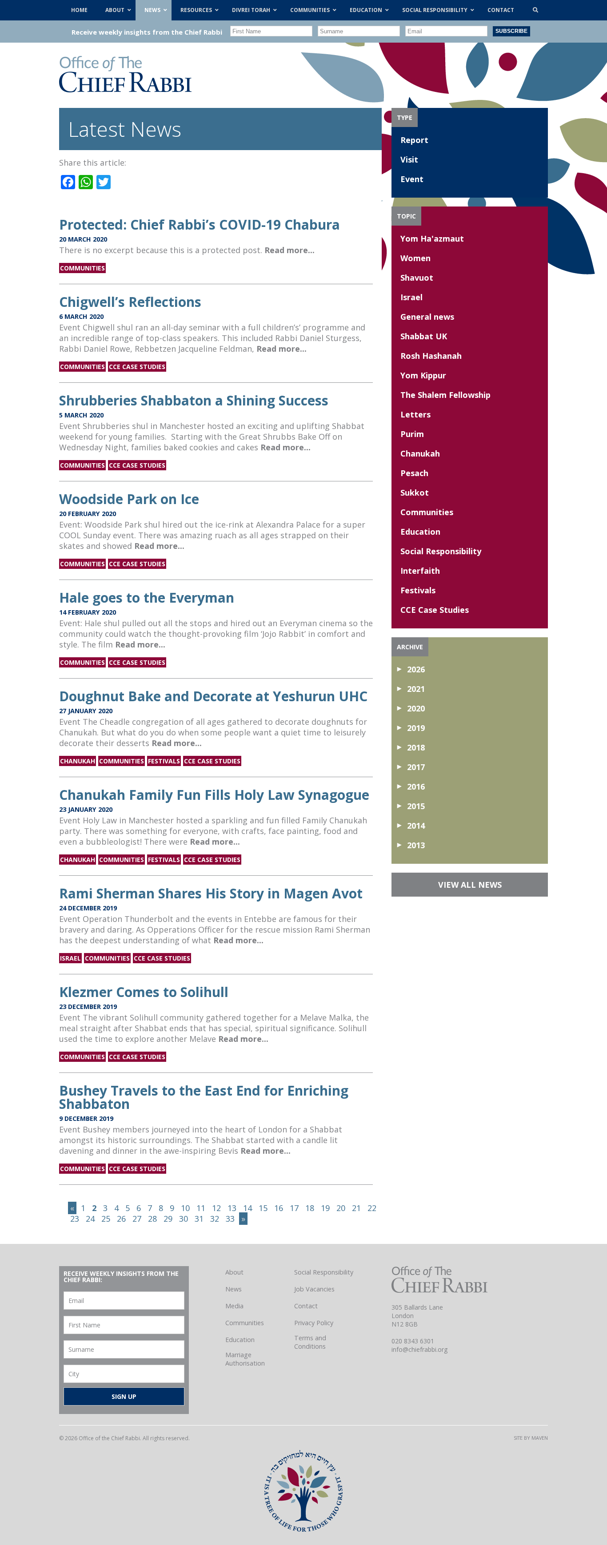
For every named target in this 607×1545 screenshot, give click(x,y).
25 (105, 1218)
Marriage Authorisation (245, 1358)
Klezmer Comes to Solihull (143, 992)
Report (414, 140)
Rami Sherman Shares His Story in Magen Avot (211, 893)
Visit (409, 159)
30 (183, 1218)
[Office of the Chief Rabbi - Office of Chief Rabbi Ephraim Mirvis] (125, 89)
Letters (415, 414)
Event (411, 179)
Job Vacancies (314, 1289)
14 (247, 1208)
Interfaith (420, 570)
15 (263, 1208)
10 (185, 1208)
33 (230, 1218)
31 (199, 1218)
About (234, 1272)
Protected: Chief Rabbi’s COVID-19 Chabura (199, 224)
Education (420, 531)
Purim (412, 434)
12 (216, 1208)
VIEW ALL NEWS (470, 884)
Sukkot (414, 492)
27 (136, 1218)
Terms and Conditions (310, 1342)
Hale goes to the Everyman (146, 597)
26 (121, 1218)
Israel (70, 958)
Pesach (414, 473)
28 (152, 1218)
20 (340, 1208)
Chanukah (77, 761)
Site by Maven (531, 1437)
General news (427, 316)
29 (168, 1218)
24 (90, 1218)
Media (234, 1306)
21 (356, 1208)
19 (325, 1208)
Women (415, 258)
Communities (82, 268)
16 (278, 1208)
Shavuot (416, 277)
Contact (306, 1306)
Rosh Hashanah (431, 355)
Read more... (289, 250)
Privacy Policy (313, 1323)
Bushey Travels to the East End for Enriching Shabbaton (203, 1097)
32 (214, 1218)
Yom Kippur (423, 375)
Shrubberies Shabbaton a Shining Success (193, 400)
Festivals (164, 761)
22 (371, 1208)
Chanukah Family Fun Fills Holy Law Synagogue (214, 795)
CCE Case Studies (137, 366)
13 (232, 1208)
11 (200, 1208)
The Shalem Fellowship (445, 394)
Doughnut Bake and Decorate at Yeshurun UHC (213, 696)
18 (309, 1208)
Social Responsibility (440, 551)
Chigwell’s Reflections (130, 302)
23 (74, 1218)
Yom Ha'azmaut (432, 238)
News (233, 1289)
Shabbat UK (423, 336)
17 (294, 1208)
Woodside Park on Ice (129, 499)
